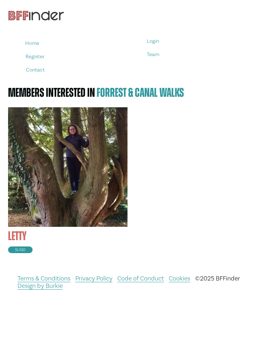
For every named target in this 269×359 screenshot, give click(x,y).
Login (153, 41)
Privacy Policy (93, 278)
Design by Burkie (40, 285)
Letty (17, 236)
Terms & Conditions (44, 278)
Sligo (20, 250)
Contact (35, 69)
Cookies (179, 278)
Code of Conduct (140, 278)
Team (153, 54)
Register (35, 56)
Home (33, 43)
